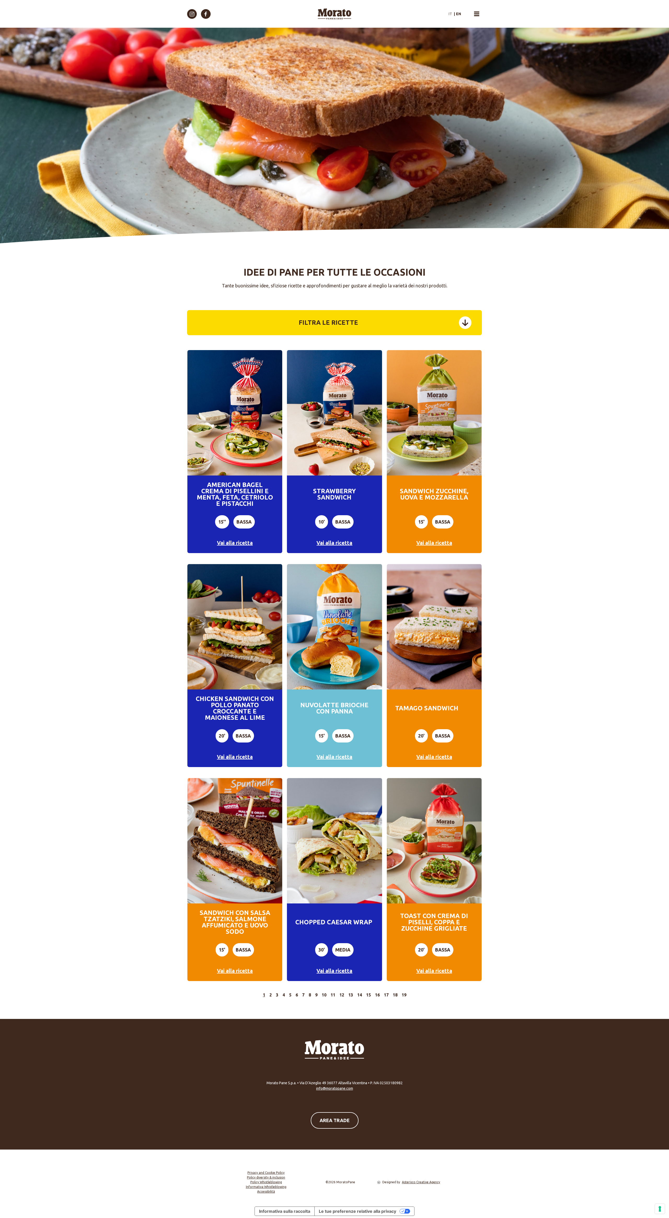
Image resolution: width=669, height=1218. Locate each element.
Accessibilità (266, 1191)
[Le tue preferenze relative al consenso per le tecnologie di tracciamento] (660, 1209)
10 (324, 995)
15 (368, 995)
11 (333, 995)
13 (350, 995)
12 (341, 995)
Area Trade (335, 1120)
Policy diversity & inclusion (266, 1177)
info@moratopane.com (334, 1088)
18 (395, 995)
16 (377, 995)
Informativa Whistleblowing (266, 1186)
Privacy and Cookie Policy (266, 1172)
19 (404, 995)
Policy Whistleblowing (266, 1182)
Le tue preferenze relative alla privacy (357, 1211)
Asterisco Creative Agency (421, 1182)
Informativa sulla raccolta (284, 1211)
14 (359, 995)
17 (386, 995)
